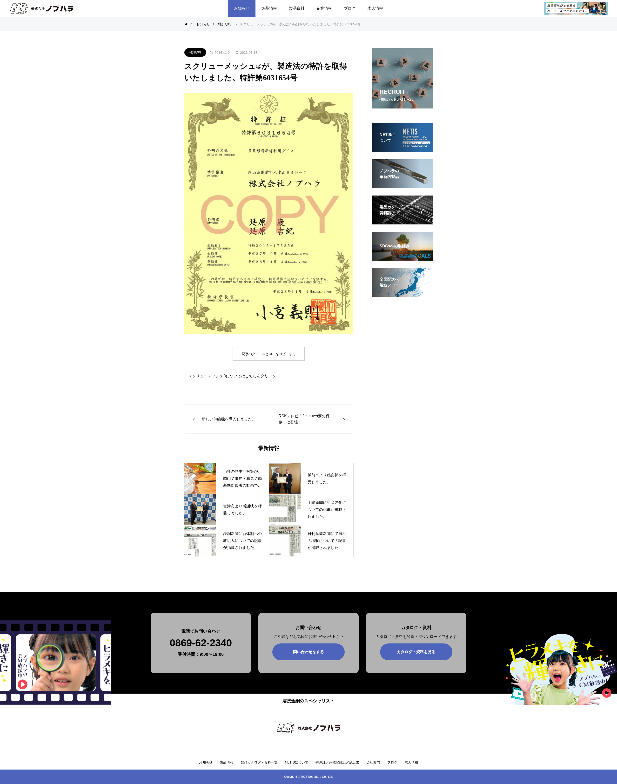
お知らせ (241, 8)
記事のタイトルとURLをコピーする (269, 354)
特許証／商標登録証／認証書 (337, 762)
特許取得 (195, 52)
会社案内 (373, 762)
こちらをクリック (260, 376)
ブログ (349, 8)
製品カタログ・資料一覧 (259, 762)
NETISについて (296, 762)
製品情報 (269, 8)
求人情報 (375, 8)
